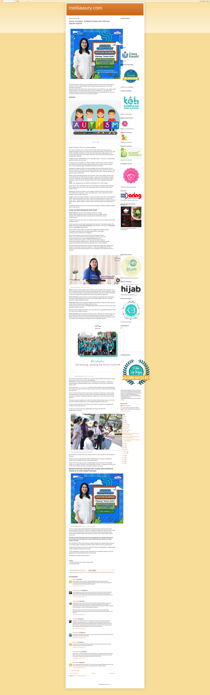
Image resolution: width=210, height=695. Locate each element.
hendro (74, 579)
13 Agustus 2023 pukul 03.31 (79, 614)
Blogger (109, 684)
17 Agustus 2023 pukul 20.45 (79, 667)
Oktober (125, 428)
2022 (123, 455)
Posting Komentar (75, 670)
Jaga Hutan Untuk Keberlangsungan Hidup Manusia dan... (131, 437)
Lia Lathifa (75, 619)
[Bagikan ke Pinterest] (95, 570)
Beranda (93, 673)
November (125, 426)
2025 (123, 418)
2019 (123, 461)
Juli (124, 443)
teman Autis (111, 572)
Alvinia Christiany (75, 572)
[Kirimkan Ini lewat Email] (89, 570)
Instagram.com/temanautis (84, 287)
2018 (123, 463)
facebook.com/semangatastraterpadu (88, 526)
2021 (123, 457)
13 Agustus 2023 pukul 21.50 (79, 647)
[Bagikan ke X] (92, 570)
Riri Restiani (75, 662)
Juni (124, 445)
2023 (123, 422)
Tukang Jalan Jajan (77, 590)
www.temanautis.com (83, 387)
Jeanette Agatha (76, 651)
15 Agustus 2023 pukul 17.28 (79, 658)
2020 (123, 459)
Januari (125, 453)
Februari (125, 451)
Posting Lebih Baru (73, 673)
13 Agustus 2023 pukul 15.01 (79, 637)
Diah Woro (75, 642)
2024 (123, 420)
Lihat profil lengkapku (125, 411)
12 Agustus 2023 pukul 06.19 (79, 596)
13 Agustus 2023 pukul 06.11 (79, 628)
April (124, 447)
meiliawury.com (85, 8)
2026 (123, 416)
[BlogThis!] (90, 570)
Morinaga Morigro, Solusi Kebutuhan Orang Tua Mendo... (131, 434)
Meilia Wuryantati (126, 405)
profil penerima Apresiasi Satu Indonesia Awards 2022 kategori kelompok (93, 572)
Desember (125, 424)
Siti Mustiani (75, 601)
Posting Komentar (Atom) (80, 675)
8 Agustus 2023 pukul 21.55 (79, 585)
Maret (124, 449)
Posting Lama (112, 673)
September (125, 430)
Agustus (125, 432)
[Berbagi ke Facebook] (94, 570)
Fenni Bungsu (76, 632)
